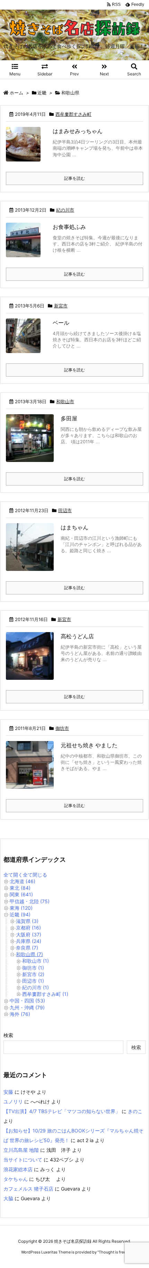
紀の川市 (65, 210)
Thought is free (112, 1252)
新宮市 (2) (33, 974)
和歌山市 (65, 401)
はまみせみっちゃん (78, 131)
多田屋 (69, 418)
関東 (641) (21, 894)
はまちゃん (74, 527)
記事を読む (74, 178)
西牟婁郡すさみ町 (73, 114)
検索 (8, 1035)
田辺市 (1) (33, 981)
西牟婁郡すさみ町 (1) (45, 994)
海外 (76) (20, 1014)
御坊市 (62, 728)
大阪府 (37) (28, 934)
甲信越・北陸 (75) (30, 901)
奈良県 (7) (27, 948)
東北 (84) (20, 888)
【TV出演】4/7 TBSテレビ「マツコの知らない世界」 (61, 1111)
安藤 (8, 1092)
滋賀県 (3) (27, 921)
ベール (61, 322)
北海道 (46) (22, 881)
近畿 (41, 92)
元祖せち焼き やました (89, 745)
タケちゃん (15, 1179)
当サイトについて (22, 1160)
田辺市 (65, 510)
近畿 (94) (20, 914)
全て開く (13, 875)
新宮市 (61, 305)
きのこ (135, 1111)
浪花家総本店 (18, 1169)
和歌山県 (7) (29, 954)
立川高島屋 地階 (21, 1150)
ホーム (16, 92)
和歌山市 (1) (35, 961)
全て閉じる (35, 875)
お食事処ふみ (69, 226)
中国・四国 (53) (27, 1000)
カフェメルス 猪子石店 (28, 1189)
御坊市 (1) (33, 968)
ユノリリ (13, 1101)
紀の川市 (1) (35, 987)
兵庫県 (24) (28, 941)
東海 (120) (21, 908)
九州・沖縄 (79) (27, 1007)
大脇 (8, 1198)
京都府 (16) (28, 928)
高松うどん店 (77, 636)
